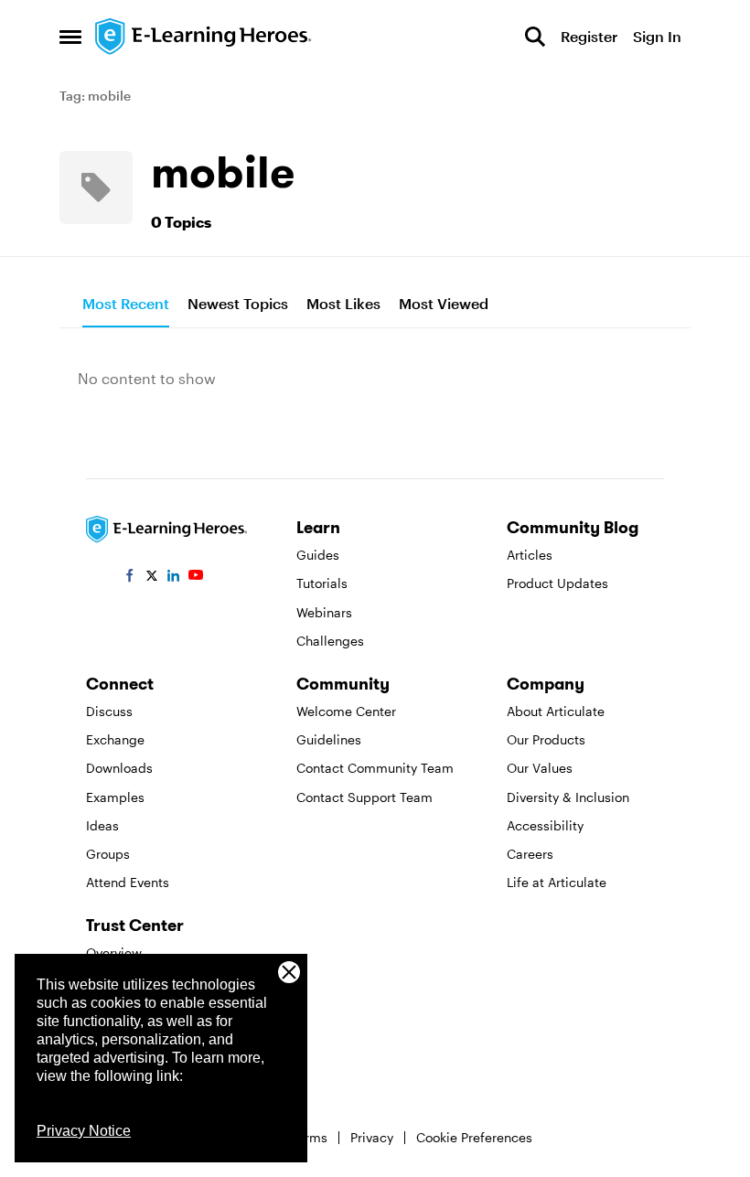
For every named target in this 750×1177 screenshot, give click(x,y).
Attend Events (127, 882)
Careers (530, 853)
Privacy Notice (84, 1131)
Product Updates (557, 583)
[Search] (535, 37)
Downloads (119, 768)
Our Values (540, 768)
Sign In (657, 36)
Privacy (371, 1137)
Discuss (109, 711)
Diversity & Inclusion (568, 797)
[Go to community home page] (204, 36)
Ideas (102, 825)
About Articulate (556, 711)
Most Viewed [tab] (443, 303)
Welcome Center (346, 711)
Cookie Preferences (474, 1137)
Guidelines (328, 739)
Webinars (324, 612)
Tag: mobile (95, 95)
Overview (114, 952)
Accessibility (545, 825)
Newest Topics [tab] (238, 303)
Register (589, 36)
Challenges (330, 640)
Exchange (115, 739)
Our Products (546, 739)
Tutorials (322, 583)
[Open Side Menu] (70, 36)
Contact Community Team (375, 768)
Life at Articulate (556, 882)
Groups (108, 853)
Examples (115, 797)
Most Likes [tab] (343, 303)
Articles (529, 554)
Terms (309, 1137)
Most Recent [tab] (125, 303)
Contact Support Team (364, 797)
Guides (317, 554)
